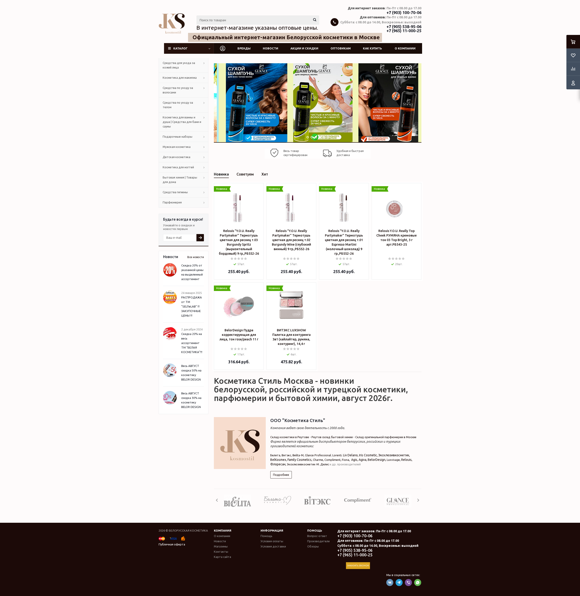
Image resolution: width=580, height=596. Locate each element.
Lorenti (337, 455)
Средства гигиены (175, 192)
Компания (222, 530)
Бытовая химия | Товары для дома (180, 179)
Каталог (180, 48)
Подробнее (281, 474)
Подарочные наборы (177, 136)
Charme (318, 459)
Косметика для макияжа (180, 77)
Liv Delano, (350, 455)
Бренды (244, 48)
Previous (217, 500)
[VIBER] (408, 582)
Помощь (314, 530)
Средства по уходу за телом (178, 105)
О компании (405, 48)
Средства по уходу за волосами (178, 90)
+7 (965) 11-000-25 (404, 31)
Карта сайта (222, 556)
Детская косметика (176, 157)
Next (418, 500)
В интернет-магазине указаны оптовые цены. (257, 27)
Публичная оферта (172, 544)
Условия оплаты (272, 541)
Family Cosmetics (300, 460)
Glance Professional (318, 455)
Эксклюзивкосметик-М (303, 464)
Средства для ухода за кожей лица (179, 65)
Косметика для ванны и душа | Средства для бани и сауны (182, 122)
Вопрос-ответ (317, 535)
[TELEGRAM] (399, 582)
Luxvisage (393, 459)
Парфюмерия (172, 202)
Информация (272, 530)
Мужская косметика (177, 146)
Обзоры (313, 546)
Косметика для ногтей (178, 167)
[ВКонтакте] (389, 582)
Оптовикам (341, 48)
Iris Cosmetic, (368, 455)
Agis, (355, 460)
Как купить (372, 48)
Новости (270, 48)
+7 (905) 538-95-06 (404, 26)
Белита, (276, 455)
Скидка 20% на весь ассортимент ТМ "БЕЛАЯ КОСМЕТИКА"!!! (191, 343)
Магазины (221, 546)
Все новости (195, 257)
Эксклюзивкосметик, (394, 455)
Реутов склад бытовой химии (332, 437)
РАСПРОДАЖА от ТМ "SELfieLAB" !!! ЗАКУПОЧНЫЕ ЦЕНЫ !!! (191, 306)
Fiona (345, 459)
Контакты (221, 551)
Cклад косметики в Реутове (289, 437)
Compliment (332, 459)
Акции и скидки (304, 48)
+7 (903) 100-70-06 (404, 12)
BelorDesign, (377, 460)
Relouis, (406, 460)
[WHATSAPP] (417, 582)
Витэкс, (287, 455)
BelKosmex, (278, 460)
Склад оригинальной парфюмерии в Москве (385, 437)
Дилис (324, 464)
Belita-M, (298, 455)
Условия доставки (273, 546)
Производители (318, 541)
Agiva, (363, 460)
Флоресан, (278, 464)
